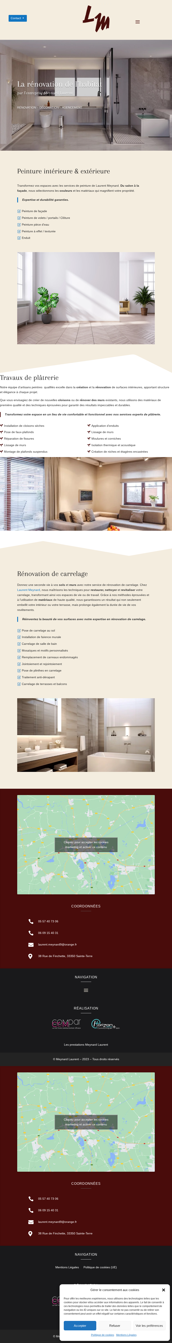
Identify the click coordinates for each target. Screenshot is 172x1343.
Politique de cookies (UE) (100, 1267)
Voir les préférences (149, 1325)
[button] (164, 1290)
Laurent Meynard (28, 590)
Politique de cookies (102, 1335)
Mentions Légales (126, 1335)
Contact (16, 18)
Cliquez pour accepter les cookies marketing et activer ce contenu (86, 844)
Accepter (80, 1325)
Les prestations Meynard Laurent (86, 1044)
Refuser (114, 1325)
